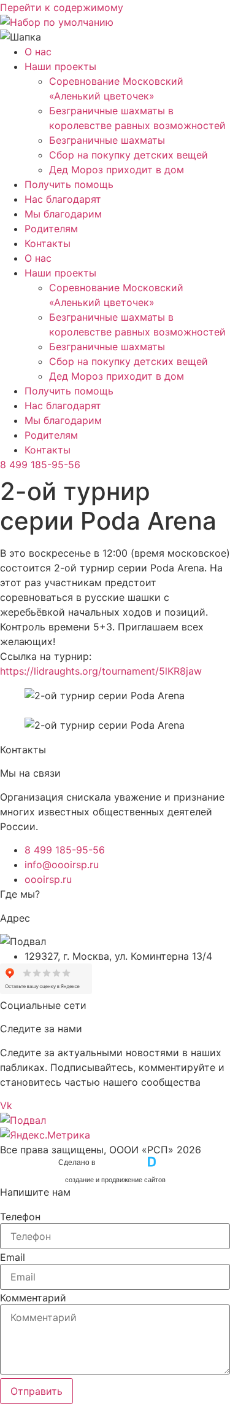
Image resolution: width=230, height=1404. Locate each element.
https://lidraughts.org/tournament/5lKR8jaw (101, 671)
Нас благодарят (63, 199)
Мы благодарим (63, 214)
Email (12, 1257)
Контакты (48, 243)
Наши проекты (60, 66)
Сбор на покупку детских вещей (128, 155)
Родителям (51, 228)
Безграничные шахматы (107, 140)
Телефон (20, 1217)
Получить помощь (69, 184)
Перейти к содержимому (61, 7)
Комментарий (33, 1298)
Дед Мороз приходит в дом (116, 169)
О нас (38, 51)
